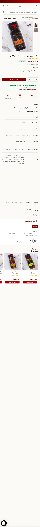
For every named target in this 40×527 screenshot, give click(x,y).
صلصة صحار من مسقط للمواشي (33, 272)
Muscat (35, 226)
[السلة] (3, 6)
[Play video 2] (36, 30)
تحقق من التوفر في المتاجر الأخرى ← (26, 89)
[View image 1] (36, 25)
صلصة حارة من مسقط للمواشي (16, 272)
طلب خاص (35, 67)
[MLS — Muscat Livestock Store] (20, 6)
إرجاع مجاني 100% (32, 210)
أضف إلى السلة (14, 79)
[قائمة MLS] (36, 6)
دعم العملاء (35, 215)
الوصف (36, 104)
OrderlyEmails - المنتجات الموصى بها (26, 18)
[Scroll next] (3, 268)
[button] (4, 523)
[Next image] (36, 51)
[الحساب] (7, 6)
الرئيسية (36, 18)
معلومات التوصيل (30, 221)
